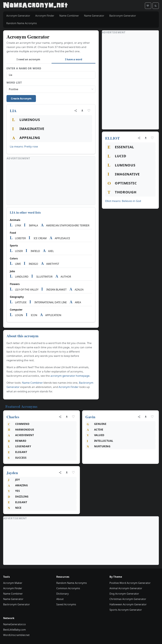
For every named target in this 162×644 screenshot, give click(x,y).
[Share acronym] (75, 111)
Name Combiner (32, 382)
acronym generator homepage (70, 375)
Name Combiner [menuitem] (69, 15)
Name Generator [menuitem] (94, 15)
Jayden (12, 472)
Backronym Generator (16, 604)
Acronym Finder (69, 387)
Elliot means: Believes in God (123, 201)
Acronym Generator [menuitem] (18, 15)
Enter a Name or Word (23, 68)
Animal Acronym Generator (125, 588)
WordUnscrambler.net (16, 635)
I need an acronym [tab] (28, 59)
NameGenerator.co (14, 624)
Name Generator (13, 599)
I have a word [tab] (73, 59)
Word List (14, 82)
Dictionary (62, 593)
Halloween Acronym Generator (128, 604)
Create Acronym (21, 98)
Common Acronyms (68, 588)
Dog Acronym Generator (124, 593)
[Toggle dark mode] (156, 6)
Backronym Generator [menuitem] (122, 15)
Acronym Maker (12, 583)
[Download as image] (82, 111)
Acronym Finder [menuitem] (44, 15)
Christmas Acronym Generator (127, 599)
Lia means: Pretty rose (24, 146)
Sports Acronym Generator (125, 609)
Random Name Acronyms (71, 583)
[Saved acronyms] (148, 6)
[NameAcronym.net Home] (35, 5)
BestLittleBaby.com (14, 629)
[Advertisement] (51, 183)
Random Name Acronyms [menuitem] (21, 23)
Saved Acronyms (66, 604)
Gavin (90, 416)
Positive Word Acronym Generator (130, 583)
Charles (12, 416)
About (60, 599)
